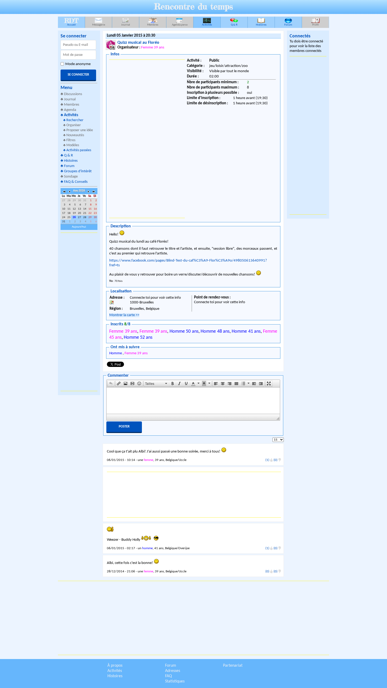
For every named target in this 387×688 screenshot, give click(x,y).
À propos (114, 666)
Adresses (172, 671)
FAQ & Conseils (76, 182)
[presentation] (110, 383)
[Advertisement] (79, 312)
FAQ (168, 676)
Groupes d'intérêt (78, 171)
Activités (207, 24)
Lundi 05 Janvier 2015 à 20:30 (131, 36)
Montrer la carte (124, 315)
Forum (288, 24)
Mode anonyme (78, 64)
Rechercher (74, 120)
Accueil (71, 21)
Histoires (261, 24)
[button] (111, 383)
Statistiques (175, 681)
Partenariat (232, 666)
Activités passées (78, 150)
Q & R (234, 24)
